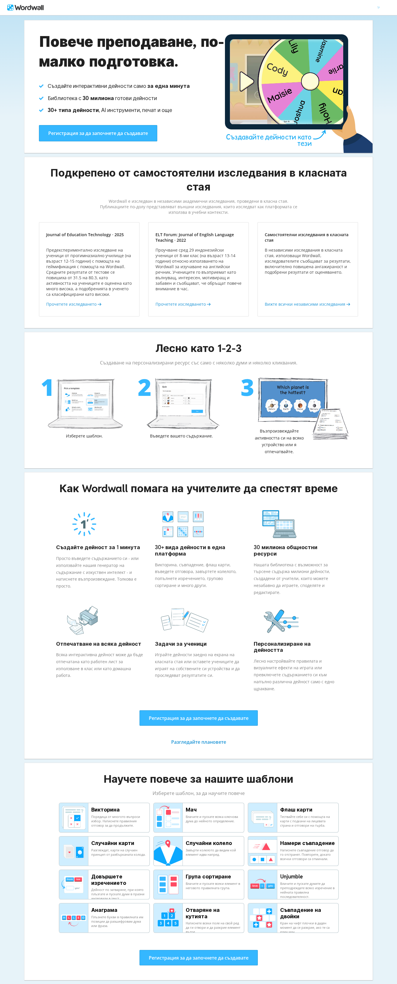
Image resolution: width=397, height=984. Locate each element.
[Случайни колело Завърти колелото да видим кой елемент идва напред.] (199, 865)
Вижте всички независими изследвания (305, 304)
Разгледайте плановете (198, 742)
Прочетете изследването (72, 304)
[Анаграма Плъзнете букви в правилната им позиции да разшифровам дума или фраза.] (105, 932)
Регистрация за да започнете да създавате (98, 133)
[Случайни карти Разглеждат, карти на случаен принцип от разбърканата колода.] (105, 865)
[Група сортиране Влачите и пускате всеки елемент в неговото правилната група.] (199, 899)
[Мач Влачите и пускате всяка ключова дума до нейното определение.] (199, 832)
